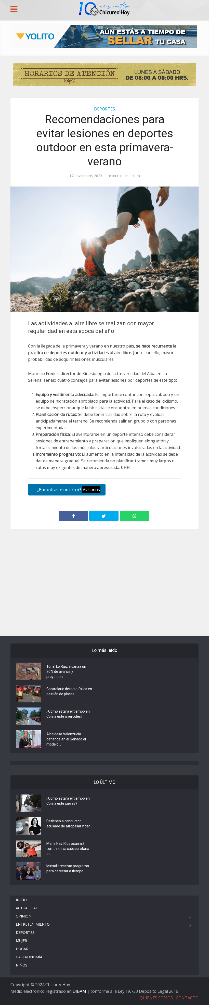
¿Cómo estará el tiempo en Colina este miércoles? (68, 713)
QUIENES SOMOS (156, 998)
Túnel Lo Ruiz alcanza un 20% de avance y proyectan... (66, 671)
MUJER (21, 940)
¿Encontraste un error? (68, 489)
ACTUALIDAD (27, 907)
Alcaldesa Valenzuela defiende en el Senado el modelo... (66, 739)
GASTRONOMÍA (29, 956)
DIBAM (79, 991)
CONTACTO (187, 998)
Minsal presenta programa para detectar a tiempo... (67, 868)
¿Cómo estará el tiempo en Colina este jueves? (68, 800)
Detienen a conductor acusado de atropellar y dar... (69, 823)
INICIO (21, 899)
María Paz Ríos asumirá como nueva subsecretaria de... (67, 848)
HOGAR (22, 948)
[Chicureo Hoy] (104, 9)
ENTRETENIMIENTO (33, 924)
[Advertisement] (104, 551)
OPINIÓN (23, 916)
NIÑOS (21, 965)
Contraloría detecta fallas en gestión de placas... (69, 691)
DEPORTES (104, 109)
